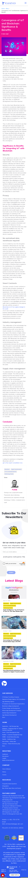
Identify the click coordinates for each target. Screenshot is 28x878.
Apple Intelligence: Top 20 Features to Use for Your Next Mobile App (13, 610)
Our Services (7, 693)
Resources (6, 780)
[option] (6, 838)
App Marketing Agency (8, 701)
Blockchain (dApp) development (10, 706)
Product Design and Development (11, 708)
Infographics (5, 786)
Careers (4, 774)
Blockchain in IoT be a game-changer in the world (14, 308)
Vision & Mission (6, 769)
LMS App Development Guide (10, 804)
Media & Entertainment (8, 760)
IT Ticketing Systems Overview (10, 808)
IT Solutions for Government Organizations (13, 703)
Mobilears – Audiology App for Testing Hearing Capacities (12, 729)
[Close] (19, 866)
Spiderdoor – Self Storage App (10, 726)
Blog (7, 8)
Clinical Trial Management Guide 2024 (12, 814)
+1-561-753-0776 (13, 819)
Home (3, 8)
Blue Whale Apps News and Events (11, 788)
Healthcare (5, 754)
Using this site (5, 869)
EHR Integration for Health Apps (10, 812)
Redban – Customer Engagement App (12, 734)
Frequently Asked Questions (9, 783)
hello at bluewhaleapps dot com (12, 824)
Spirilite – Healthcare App (9, 739)
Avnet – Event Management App (10, 732)
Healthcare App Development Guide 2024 (13, 795)
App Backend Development (9, 715)
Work (4, 722)
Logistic (4, 758)
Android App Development (9, 712)
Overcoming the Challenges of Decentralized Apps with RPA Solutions (12, 641)
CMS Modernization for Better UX (11, 810)
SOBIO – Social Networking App (10, 737)
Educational (5, 756)
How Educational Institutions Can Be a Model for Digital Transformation (14, 671)
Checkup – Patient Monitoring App (11, 743)
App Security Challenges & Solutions (11, 806)
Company (5, 765)
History (4, 772)
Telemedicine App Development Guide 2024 (13, 797)
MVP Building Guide (7, 799)
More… (4, 717)
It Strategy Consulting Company (10, 697)
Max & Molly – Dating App (9, 741)
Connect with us (14, 875)
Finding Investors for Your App (10, 801)
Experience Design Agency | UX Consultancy (13, 699)
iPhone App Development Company (11, 710)
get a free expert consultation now (12, 463)
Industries (6, 751)
